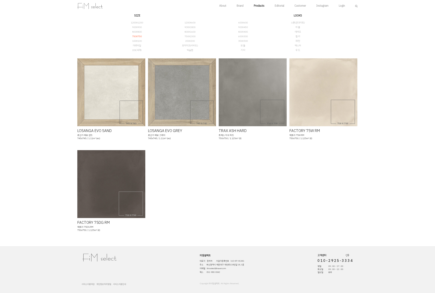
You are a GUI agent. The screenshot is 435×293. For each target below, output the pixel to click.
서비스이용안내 (119, 284)
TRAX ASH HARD (233, 131)
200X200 (190, 41)
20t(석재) (137, 50)
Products (259, 6)
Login (342, 6)
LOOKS (298, 16)
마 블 (297, 27)
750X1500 (190, 36)
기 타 (243, 50)
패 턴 (297, 41)
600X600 (243, 22)
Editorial (279, 6)
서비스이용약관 (88, 284)
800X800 (137, 32)
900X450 (243, 27)
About (222, 6)
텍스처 (298, 45)
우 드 (297, 50)
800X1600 (190, 32)
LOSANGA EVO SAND (94, 131)
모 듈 (243, 45)
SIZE (137, 16)
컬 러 (297, 36)
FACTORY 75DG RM (93, 222)
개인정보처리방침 (103, 284)
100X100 (137, 41)
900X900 (137, 27)
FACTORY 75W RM (304, 131)
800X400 (243, 32)
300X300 (243, 41)
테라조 (298, 32)
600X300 (243, 36)
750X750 (137, 36)
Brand (240, 6)
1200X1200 (137, 22)
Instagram (322, 6)
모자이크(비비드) (190, 45)
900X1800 (190, 27)
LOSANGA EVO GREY (165, 131)
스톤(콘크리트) (298, 22)
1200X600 (190, 22)
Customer (300, 6)
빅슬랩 (190, 50)
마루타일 (137, 45)
